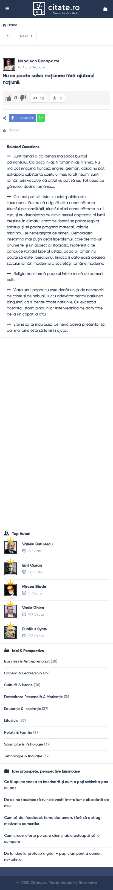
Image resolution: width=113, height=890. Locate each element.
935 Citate (35, 636)
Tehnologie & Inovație (23, 756)
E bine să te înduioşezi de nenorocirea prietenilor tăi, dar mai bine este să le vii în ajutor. (56, 327)
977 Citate (35, 614)
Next (24, 36)
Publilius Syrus (34, 629)
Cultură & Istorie (18, 685)
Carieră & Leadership (23, 673)
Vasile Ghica (33, 608)
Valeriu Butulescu (37, 544)
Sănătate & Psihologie (23, 744)
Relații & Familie (18, 732)
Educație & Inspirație (22, 709)
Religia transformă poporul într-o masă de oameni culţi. (55, 276)
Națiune (39, 67)
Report (14, 130)
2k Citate (34, 551)
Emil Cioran (32, 565)
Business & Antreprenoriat (27, 661)
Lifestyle (11, 721)
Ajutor (27, 67)
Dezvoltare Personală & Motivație (33, 697)
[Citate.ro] (57, 9)
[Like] (8, 98)
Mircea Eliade (34, 587)
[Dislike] (23, 98)
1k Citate (34, 593)
